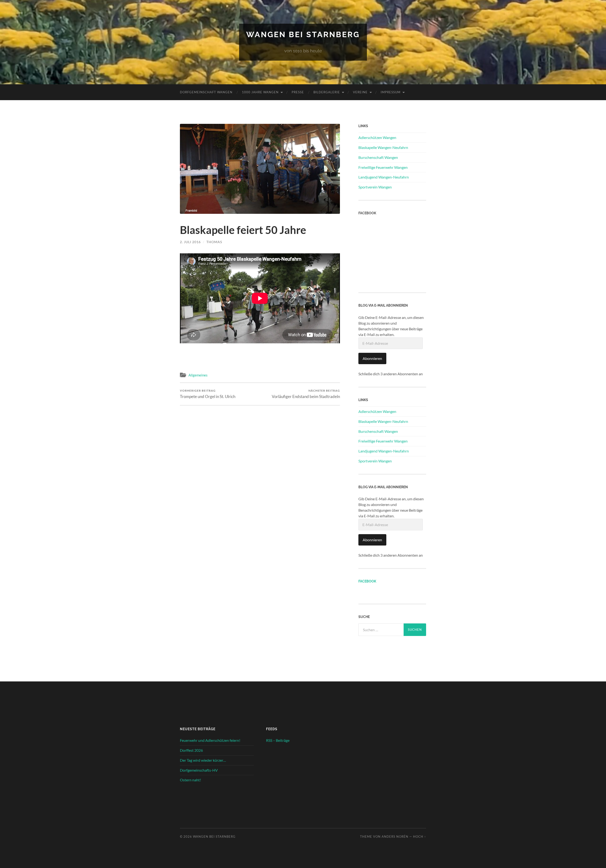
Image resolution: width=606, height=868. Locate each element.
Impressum (391, 92)
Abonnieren (372, 358)
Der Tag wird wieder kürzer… (203, 760)
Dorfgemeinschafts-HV (199, 770)
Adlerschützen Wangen (377, 137)
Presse (298, 92)
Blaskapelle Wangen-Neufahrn (383, 147)
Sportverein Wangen (375, 187)
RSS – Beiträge (278, 740)
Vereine (360, 92)
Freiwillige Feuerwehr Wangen (383, 167)
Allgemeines (198, 375)
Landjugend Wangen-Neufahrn (383, 177)
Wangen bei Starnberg (303, 34)
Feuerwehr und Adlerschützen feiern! (210, 740)
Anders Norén (395, 836)
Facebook (367, 581)
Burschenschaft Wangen (378, 157)
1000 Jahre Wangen (260, 92)
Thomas (214, 242)
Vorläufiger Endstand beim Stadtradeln (306, 394)
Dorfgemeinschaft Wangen (206, 92)
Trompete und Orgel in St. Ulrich (207, 394)
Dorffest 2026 (191, 750)
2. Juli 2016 (190, 242)
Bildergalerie (326, 92)
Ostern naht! (190, 780)
